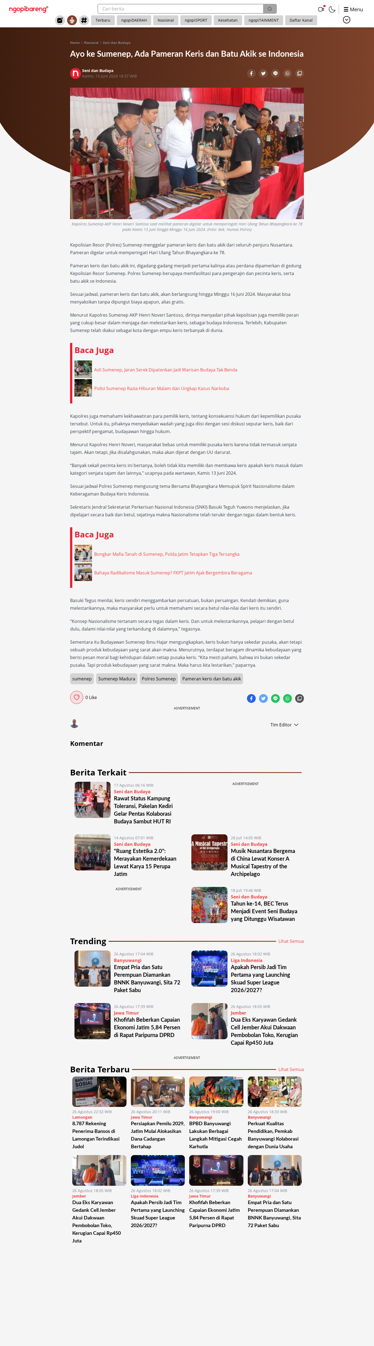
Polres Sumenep (159, 679)
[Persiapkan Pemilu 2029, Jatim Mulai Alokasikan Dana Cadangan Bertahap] (158, 1091)
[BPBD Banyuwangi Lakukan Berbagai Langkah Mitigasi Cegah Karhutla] (216, 1091)
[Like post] (76, 697)
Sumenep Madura (116, 679)
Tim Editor (281, 725)
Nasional (166, 20)
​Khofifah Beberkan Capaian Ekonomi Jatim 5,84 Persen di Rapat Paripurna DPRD (147, 1027)
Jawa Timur (126, 1013)
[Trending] (60, 20)
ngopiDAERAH (134, 20)
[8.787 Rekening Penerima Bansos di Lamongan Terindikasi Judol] (99, 1091)
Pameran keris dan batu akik (211, 679)
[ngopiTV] (321, 9)
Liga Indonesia (247, 960)
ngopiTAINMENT (264, 20)
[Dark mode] (332, 9)
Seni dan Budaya (116, 43)
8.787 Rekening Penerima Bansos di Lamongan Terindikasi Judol (96, 1135)
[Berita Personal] (72, 20)
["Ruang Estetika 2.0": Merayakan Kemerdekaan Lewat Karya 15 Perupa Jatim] (92, 856)
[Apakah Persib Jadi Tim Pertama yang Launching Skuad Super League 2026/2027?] (209, 972)
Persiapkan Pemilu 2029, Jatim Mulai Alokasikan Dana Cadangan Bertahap (158, 1135)
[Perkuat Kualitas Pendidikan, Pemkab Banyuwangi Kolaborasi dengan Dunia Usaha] (275, 1091)
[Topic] (84, 20)
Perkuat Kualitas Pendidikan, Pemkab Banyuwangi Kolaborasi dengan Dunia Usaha (273, 1135)
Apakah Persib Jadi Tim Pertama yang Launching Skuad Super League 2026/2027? (158, 1214)
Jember (238, 1013)
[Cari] (269, 8)
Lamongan (82, 1117)
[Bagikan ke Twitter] (264, 74)
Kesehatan (228, 20)
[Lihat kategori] (346, 19)
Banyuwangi (128, 960)
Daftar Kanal (301, 20)
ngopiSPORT (196, 20)
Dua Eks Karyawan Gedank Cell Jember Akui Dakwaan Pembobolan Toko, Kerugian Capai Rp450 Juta (96, 1222)
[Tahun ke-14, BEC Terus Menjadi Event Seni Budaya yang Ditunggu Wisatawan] (209, 905)
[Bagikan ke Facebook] (252, 74)
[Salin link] (299, 74)
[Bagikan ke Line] (276, 74)
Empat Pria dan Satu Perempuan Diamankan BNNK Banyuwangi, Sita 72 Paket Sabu (274, 1214)
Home (75, 43)
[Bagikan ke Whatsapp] (288, 74)
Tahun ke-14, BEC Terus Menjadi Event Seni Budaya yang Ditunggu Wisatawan (264, 911)
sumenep (82, 679)
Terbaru (103, 20)
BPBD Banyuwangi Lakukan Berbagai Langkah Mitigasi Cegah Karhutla (215, 1135)
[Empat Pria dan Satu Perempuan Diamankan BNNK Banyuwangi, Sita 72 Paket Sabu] (92, 972)
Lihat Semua (291, 941)
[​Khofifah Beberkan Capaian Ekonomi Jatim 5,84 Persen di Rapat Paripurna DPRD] (92, 1025)
